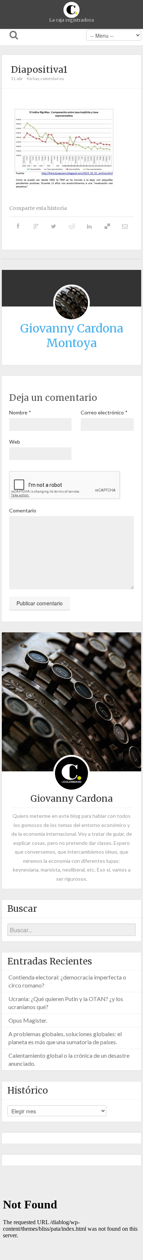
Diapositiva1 (39, 69)
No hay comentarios (45, 78)
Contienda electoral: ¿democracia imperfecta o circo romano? (67, 981)
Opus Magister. (27, 1020)
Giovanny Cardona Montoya (71, 335)
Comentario (22, 510)
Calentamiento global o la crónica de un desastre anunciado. (68, 1059)
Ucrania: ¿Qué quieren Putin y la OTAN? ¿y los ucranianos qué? (65, 1002)
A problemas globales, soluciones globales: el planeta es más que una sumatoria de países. (65, 1037)
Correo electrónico (104, 412)
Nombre (20, 412)
